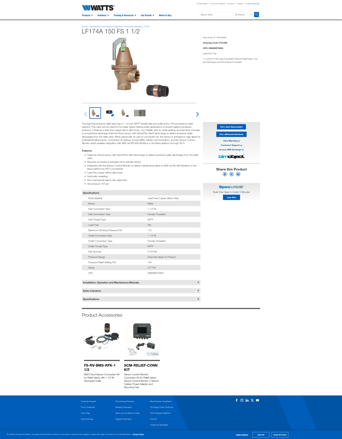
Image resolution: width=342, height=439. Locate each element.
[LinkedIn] (247, 400)
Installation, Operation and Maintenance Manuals (111, 282)
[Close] (338, 434)
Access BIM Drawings (230, 149)
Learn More (231, 197)
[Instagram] (241, 400)
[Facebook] (236, 400)
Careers (240, 3)
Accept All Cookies (280, 435)
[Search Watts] (256, 14)
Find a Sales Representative (231, 127)
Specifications (91, 299)
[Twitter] (252, 400)
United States (251, 3)
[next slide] (195, 112)
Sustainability (202, 3)
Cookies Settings (242, 435)
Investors (231, 3)
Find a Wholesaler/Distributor (231, 134)
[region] (171, 434)
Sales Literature (92, 290)
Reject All (261, 435)
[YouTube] (257, 400)
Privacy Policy (138, 434)
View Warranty (230, 140)
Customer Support (217, 3)
